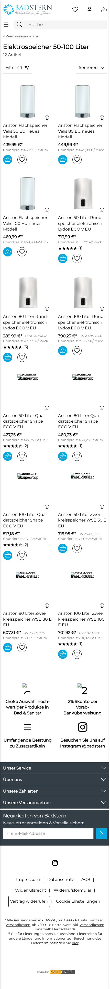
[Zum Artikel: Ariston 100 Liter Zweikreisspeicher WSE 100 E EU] (82, 589)
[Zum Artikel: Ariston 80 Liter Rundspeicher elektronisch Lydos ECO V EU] (27, 292)
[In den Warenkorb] (7, 159)
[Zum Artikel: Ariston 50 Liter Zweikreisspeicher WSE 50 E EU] (82, 490)
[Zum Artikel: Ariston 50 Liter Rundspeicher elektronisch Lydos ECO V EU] (82, 193)
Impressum (28, 879)
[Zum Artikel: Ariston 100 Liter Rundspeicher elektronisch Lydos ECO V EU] (82, 292)
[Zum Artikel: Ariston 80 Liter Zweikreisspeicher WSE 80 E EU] (27, 589)
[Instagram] (55, 863)
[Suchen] (21, 24)
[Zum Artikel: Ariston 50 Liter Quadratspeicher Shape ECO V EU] (27, 391)
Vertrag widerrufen (29, 901)
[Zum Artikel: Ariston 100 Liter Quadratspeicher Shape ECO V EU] (27, 490)
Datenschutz (60, 879)
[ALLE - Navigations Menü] (6, 24)
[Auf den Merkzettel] (22, 159)
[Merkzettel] (75, 10)
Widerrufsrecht (30, 890)
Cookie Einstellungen (78, 901)
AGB (85, 879)
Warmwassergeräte (22, 36)
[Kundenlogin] (89, 10)
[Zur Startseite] (27, 9)
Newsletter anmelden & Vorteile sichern (44, 822)
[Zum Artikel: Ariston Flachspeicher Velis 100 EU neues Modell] (27, 193)
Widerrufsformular (72, 890)
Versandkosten (18, 925)
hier (75, 943)
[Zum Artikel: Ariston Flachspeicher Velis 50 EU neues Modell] (27, 101)
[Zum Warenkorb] (104, 10)
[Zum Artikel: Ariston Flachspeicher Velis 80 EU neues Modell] (82, 101)
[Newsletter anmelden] (101, 833)
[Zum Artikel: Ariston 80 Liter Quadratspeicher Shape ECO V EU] (82, 391)
